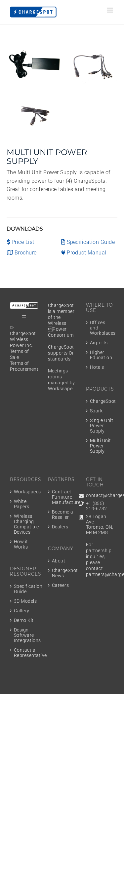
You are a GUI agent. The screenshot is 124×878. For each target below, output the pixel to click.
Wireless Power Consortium (61, 329)
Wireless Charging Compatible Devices (26, 524)
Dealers (60, 526)
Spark (96, 410)
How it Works (21, 544)
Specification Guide (90, 242)
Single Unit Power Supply (101, 426)
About (58, 560)
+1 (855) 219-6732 (96, 506)
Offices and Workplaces (102, 328)
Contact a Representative (26, 652)
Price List (22, 242)
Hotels (97, 367)
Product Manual (85, 252)
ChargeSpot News (64, 573)
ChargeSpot (102, 401)
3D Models (25, 601)
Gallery (21, 610)
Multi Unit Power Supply (100, 446)
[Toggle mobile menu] (110, 10)
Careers (60, 585)
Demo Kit (24, 620)
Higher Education (101, 355)
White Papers (21, 504)
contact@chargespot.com (100, 495)
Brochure (24, 252)
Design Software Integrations (26, 635)
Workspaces (26, 491)
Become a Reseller (62, 514)
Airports (99, 342)
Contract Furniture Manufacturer (64, 497)
